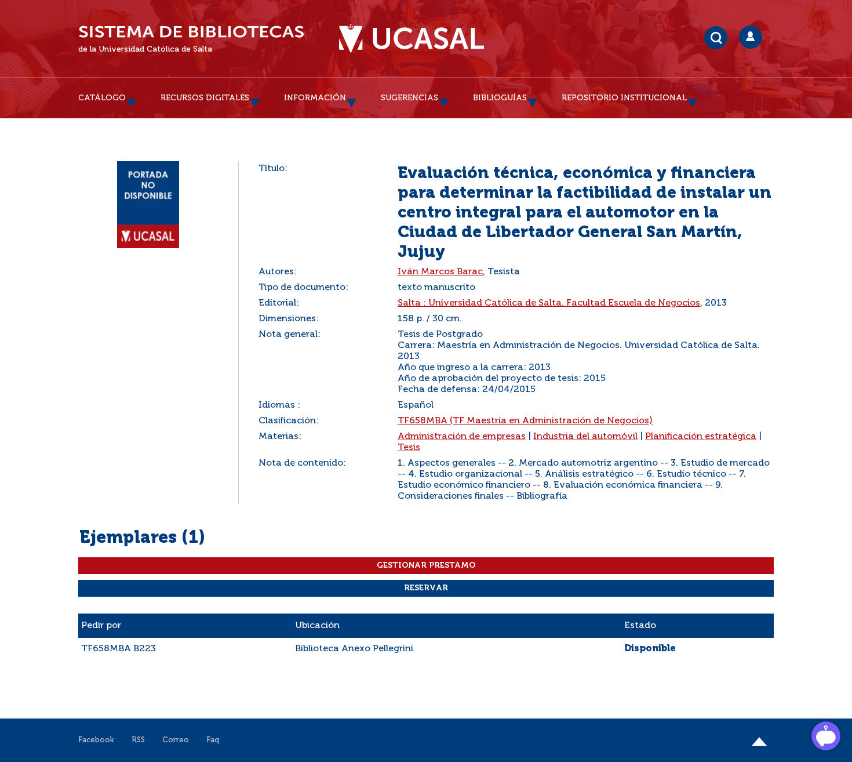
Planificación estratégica (700, 436)
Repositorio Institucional (624, 98)
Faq (212, 740)
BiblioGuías (500, 98)
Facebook (96, 740)
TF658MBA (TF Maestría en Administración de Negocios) (525, 421)
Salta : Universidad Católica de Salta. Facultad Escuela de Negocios (549, 303)
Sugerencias (409, 98)
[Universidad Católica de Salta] (411, 38)
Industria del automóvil (585, 436)
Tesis (409, 447)
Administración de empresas (462, 436)
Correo (175, 740)
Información (315, 98)
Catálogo (102, 98)
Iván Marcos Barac (440, 272)
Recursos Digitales (205, 98)
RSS (138, 740)
